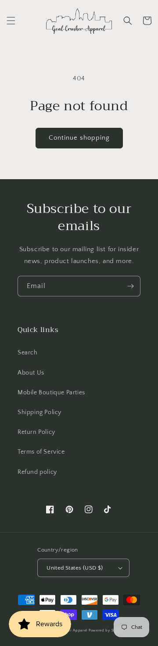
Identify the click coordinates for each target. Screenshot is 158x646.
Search (28, 352)
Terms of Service (41, 451)
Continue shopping (79, 137)
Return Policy (36, 432)
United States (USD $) (75, 568)
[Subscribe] (130, 286)
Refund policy (37, 472)
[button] (11, 20)
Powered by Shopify (107, 630)
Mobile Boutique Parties (51, 392)
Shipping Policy (39, 412)
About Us (31, 372)
